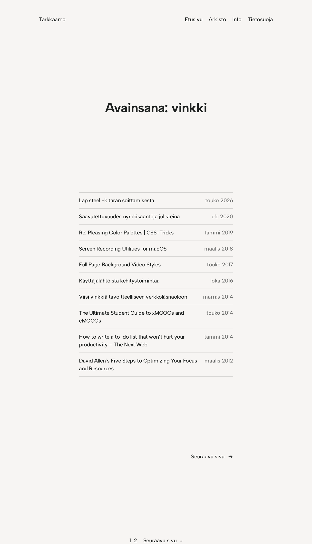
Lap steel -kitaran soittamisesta (116, 200)
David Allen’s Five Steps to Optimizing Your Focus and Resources (138, 364)
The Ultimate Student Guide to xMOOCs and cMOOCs (131, 317)
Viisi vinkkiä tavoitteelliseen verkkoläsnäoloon (133, 296)
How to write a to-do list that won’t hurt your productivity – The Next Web (132, 340)
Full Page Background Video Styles (120, 264)
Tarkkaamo (52, 19)
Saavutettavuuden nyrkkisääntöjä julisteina (129, 216)
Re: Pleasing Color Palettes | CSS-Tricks (126, 232)
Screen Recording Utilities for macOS (122, 248)
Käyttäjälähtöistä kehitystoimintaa (119, 280)
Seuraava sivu (212, 456)
